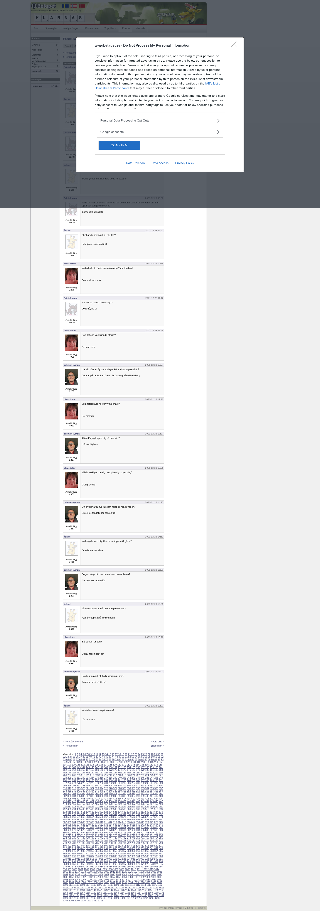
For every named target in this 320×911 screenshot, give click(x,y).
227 (161, 775)
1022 (106, 871)
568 (111, 817)
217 (115, 775)
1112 (132, 885)
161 (161, 767)
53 (132, 757)
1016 (71, 871)
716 (83, 835)
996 (156, 866)
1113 (138, 885)
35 (74, 757)
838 (138, 848)
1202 (133, 898)
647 (69, 827)
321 (88, 788)
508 (138, 809)
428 (74, 801)
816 (138, 845)
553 (143, 814)
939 (97, 861)
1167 (138, 892)
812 (119, 845)
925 (133, 858)
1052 (83, 877)
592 (120, 819)
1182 (122, 895)
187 (79, 772)
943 (115, 861)
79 (116, 759)
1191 (71, 898)
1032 (65, 874)
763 (97, 840)
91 (155, 759)
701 (115, 832)
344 (92, 790)
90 (152, 759)
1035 (83, 874)
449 (69, 804)
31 (162, 754)
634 (111, 824)
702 (120, 832)
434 (101, 801)
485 (133, 806)
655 (106, 827)
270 (156, 780)
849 (88, 851)
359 (161, 790)
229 (69, 777)
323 (97, 788)
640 (138, 824)
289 (143, 783)
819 (151, 845)
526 (120, 811)
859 (133, 851)
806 (92, 845)
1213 (100, 900)
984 (101, 866)
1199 (116, 898)
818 (147, 845)
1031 (159, 871)
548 (120, 814)
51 (126, 757)
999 (69, 869)
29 (155, 754)
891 (79, 856)
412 (101, 798)
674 (92, 830)
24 (139, 754)
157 (143, 767)
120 (74, 764)
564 (92, 817)
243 (133, 777)
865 (161, 851)
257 (97, 780)
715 (79, 835)
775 (152, 840)
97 (74, 762)
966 (120, 864)
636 (120, 824)
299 (88, 785)
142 (74, 767)
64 (67, 759)
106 (112, 762)
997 (161, 866)
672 (83, 830)
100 (84, 762)
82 (126, 759)
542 (92, 814)
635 (115, 824)
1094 (130, 882)
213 (97, 775)
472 (74, 806)
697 (97, 832)
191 (97, 772)
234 (92, 777)
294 (65, 785)
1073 (106, 879)
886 (156, 853)
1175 (82, 895)
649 (79, 827)
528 (129, 811)
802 (74, 845)
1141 (93, 890)
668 (65, 830)
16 (113, 754)
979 (79, 866)
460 (120, 804)
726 (129, 835)
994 (147, 866)
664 (147, 827)
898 (111, 856)
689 (161, 830)
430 (83, 801)
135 (142, 764)
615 (124, 822)
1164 (122, 892)
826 (83, 848)
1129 (127, 887)
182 (156, 770)
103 (98, 762)
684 (138, 830)
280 (101, 783)
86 (139, 759)
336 (156, 788)
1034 (77, 874)
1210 (83, 900)
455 (97, 804)
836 (129, 848)
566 (101, 817)
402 (156, 796)
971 (143, 864)
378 (147, 793)
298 (83, 785)
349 (115, 790)
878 (120, 853)
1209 (77, 900)
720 (101, 835)
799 (161, 843)
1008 (121, 869)
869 (79, 853)
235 (97, 777)
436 (111, 801)
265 (133, 780)
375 (133, 793)
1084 (71, 882)
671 (79, 830)
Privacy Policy (184, 163)
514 (65, 811)
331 (133, 788)
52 (129, 757)
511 (151, 809)
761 (88, 840)
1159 (93, 892)
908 (156, 856)
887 (161, 853)
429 (79, 801)
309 (133, 785)
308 (129, 785)
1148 (133, 890)
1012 (145, 869)
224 (147, 775)
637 (124, 824)
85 (136, 759)
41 (93, 757)
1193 (82, 898)
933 (69, 861)
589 (106, 819)
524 (111, 811)
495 (79, 809)
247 (152, 777)
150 (111, 767)
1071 (95, 879)
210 (83, 775)
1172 (65, 895)
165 (79, 770)
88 (146, 759)
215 (106, 775)
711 (161, 832)
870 (83, 853)
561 (79, 817)
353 (133, 790)
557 (161, 814)
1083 (65, 882)
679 (115, 830)
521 (97, 811)
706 (138, 832)
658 (120, 827)
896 (101, 856)
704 (129, 832)
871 (88, 853)
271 (161, 780)
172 (111, 770)
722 (111, 835)
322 (92, 788)
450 (74, 804)
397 (133, 796)
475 (88, 806)
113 (143, 762)
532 (147, 811)
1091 (112, 882)
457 (106, 804)
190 (92, 772)
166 (83, 770)
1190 (65, 898)
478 (101, 806)
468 (156, 804)
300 (92, 785)
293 (161, 783)
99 (80, 762)
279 (97, 783)
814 (129, 845)
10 (93, 754)
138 (156, 764)
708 (147, 832)
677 (106, 830)
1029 (147, 871)
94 (64, 762)
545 (106, 814)
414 (110, 798)
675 (97, 830)
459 (115, 804)
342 (83, 790)
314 (156, 785)
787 (106, 843)
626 (74, 824)
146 (92, 767)
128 (110, 764)
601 (161, 819)
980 (83, 866)
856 (120, 851)
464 (138, 804)
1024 (118, 871)
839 (143, 848)
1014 (156, 869)
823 (69, 848)
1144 (110, 890)
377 (143, 793)
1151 (150, 890)
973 (152, 864)
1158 (88, 892)
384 (74, 796)
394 (120, 796)
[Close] (235, 46)
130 (119, 764)
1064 (153, 877)
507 (133, 809)
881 (133, 853)
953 (161, 861)
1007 (115, 869)
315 (161, 785)
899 (115, 856)
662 (138, 827)
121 (78, 764)
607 (88, 822)
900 (120, 856)
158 (147, 767)
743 (106, 838)
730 (147, 835)
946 (129, 861)
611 (106, 822)
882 (138, 853)
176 (129, 770)
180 (147, 770)
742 (101, 838)
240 (120, 777)
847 (79, 851)
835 (124, 848)
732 (156, 835)
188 (83, 772)
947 (133, 861)
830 (101, 848)
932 (65, 861)
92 (159, 759)
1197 (105, 898)
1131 (138, 887)
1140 (88, 890)
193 (106, 772)
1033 (71, 874)
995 (152, 866)
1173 (71, 895)
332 (138, 788)
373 (124, 793)
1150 (144, 890)
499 (97, 809)
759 (79, 840)
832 (111, 848)
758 (74, 840)
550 (129, 814)
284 (120, 783)
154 (129, 767)
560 (74, 817)
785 (97, 843)
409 (88, 798)
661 (133, 827)
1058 (118, 877)
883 (143, 853)
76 (106, 759)
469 (161, 804)
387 (88, 796)
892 (83, 856)
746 (120, 838)
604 (74, 822)
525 (115, 811)
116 (156, 762)
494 (74, 809)
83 (129, 759)
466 (147, 804)
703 (124, 832)
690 (65, 832)
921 (115, 858)
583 (79, 819)
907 (152, 856)
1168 (144, 892)
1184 (133, 895)
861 (143, 851)
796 (147, 843)
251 (69, 780)
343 (88, 790)
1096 (142, 882)
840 (147, 848)
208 (74, 775)
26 (145, 754)
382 (65, 796)
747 (124, 838)
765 (106, 840)
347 (106, 790)
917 (97, 858)
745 (115, 838)
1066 (65, 879)
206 (65, 775)
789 (115, 843)
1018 (83, 871)
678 (111, 830)
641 (143, 824)
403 (161, 796)
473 (79, 806)
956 (74, 864)
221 (133, 775)
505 (124, 809)
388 (92, 796)
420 (138, 798)
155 (133, 767)
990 (129, 866)
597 (143, 819)
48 (116, 757)
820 (156, 845)
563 (88, 817)
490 (156, 806)
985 (106, 866)
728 (138, 835)
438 (120, 801)
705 (133, 832)
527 (124, 811)
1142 (99, 890)
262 (120, 780)
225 (151, 775)
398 (138, 796)
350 (120, 790)
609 (97, 822)
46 (110, 757)
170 (101, 770)
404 (65, 798)
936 (83, 861)
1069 (83, 879)
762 (92, 840)
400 (147, 796)
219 (124, 775)
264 (129, 780)
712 (65, 835)
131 (124, 764)
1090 (106, 882)
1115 (149, 885)
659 (124, 827)
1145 (116, 890)
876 (111, 853)
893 (88, 856)
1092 (118, 882)
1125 (104, 887)
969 (133, 864)
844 (65, 851)
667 (161, 827)
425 (161, 798)
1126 (110, 887)
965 (115, 864)
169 (97, 770)
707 (143, 832)
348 (111, 790)
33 (67, 757)
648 (74, 827)
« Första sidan (70, 745)
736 (74, 838)
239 (115, 777)
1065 (159, 877)
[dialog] (160, 104)
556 (156, 814)
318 (74, 788)
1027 (136, 871)
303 (106, 785)
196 (120, 772)
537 (69, 814)
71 (90, 759)
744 (111, 838)
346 (101, 790)
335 (152, 788)
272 (65, 783)
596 (138, 819)
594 (129, 819)
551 (133, 814)
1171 (161, 892)
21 (129, 754)
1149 (138, 890)
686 (147, 830)
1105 (93, 885)
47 (113, 757)
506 (129, 809)
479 (106, 806)
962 (101, 864)
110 (130, 762)
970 (138, 864)
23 (136, 754)
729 (143, 835)
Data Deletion (135, 163)
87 (142, 759)
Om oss (189, 907)
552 (138, 814)
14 (106, 754)
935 (79, 861)
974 (156, 864)
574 (138, 817)
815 (133, 845)
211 (87, 775)
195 (115, 772)
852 (101, 851)
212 (92, 775)
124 (92, 764)
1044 (136, 874)
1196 (99, 898)
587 (97, 819)
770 (129, 840)
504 (120, 809)
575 (143, 817)
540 (83, 814)
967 (124, 864)
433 (97, 801)
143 (79, 767)
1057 (112, 877)
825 (79, 848)
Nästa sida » (157, 741)
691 (69, 832)
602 (65, 822)
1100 (65, 885)
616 (129, 822)
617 (133, 822)
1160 (99, 892)
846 (74, 851)
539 (79, 814)
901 (124, 856)
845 (69, 851)
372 (120, 793)
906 (147, 856)
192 (101, 772)
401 (152, 796)
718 (92, 835)
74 (100, 759)
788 (111, 843)
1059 (124, 877)
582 (74, 819)
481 (115, 806)
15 (109, 754)
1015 (65, 871)
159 (152, 767)
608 (92, 822)
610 (101, 822)
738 (83, 838)
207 (69, 775)
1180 (110, 895)
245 (143, 777)
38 (84, 757)
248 (156, 777)
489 (152, 806)
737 (79, 838)
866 (65, 853)
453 (88, 804)
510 (147, 809)
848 (83, 851)
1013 (150, 869)
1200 (122, 898)
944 (120, 861)
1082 (159, 879)
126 (101, 764)
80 (119, 759)
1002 (86, 869)
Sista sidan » (157, 745)
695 (88, 832)
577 (152, 817)
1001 (80, 869)
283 (115, 783)
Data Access (160, 163)
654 (101, 827)
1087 (89, 882)
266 (138, 780)
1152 (155, 890)
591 (115, 819)
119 (69, 764)
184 (65, 772)
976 (65, 866)
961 (97, 864)
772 (138, 840)
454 (92, 804)
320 (83, 788)
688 (156, 830)
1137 (71, 890)
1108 (110, 885)
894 (92, 856)
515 (69, 811)
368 (101, 793)
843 (161, 848)
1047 (153, 874)
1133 (149, 887)
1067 (71, 879)
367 (97, 793)
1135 (161, 887)
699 (106, 832)
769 (124, 840)
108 (121, 762)
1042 (124, 874)
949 (143, 861)
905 (143, 856)
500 (101, 809)
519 (88, 811)
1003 (92, 869)
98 (77, 762)
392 (111, 796)
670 (74, 830)
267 (143, 780)
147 (97, 767)
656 (111, 827)
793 (133, 843)
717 (88, 835)
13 (103, 754)
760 (83, 840)
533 (152, 811)
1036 (89, 874)
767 (115, 840)
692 (74, 832)
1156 (76, 892)
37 (80, 757)
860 (138, 851)
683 (133, 830)
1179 (105, 895)
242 (129, 777)
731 (152, 835)
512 (156, 809)
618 (138, 822)
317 (69, 788)
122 (83, 764)
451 (79, 804)
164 (74, 770)
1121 (81, 887)
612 (110, 822)
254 (83, 780)
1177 (93, 895)
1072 (100, 879)
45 (106, 757)
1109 (116, 885)
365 (88, 793)
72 (93, 759)
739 (88, 838)
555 (152, 814)
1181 (116, 895)
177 (133, 770)
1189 (161, 895)
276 (83, 783)
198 (129, 772)
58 (149, 757)
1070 (89, 879)
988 (120, 866)
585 (88, 819)
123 (87, 764)
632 (101, 824)
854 (111, 851)
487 (143, 806)
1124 (98, 887)
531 (143, 811)
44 (103, 757)
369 (106, 793)
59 (152, 757)
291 (152, 783)
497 (88, 809)
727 (133, 835)
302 (101, 785)
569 (115, 817)
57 (146, 757)
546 (111, 814)
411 (97, 798)
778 (65, 843)
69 (84, 759)
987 (115, 866)
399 (143, 796)
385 (79, 796)
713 (69, 835)
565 (97, 817)
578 (156, 817)
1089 (100, 882)
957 (79, 864)
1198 (110, 898)
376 (138, 793)
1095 (136, 882)
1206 (157, 898)
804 (83, 845)
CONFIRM (119, 145)
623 (161, 822)
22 (132, 754)
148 (101, 767)
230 (74, 777)
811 (115, 845)
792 (129, 843)
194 (111, 772)
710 (156, 832)
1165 (127, 892)
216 (110, 775)
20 (126, 754)
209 (79, 775)
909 (161, 856)
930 (156, 858)
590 (111, 819)
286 (129, 783)
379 (152, 793)
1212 (94, 900)
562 (83, 817)
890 (74, 856)
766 (111, 840)
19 (122, 754)
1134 (155, 887)
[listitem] (160, 120)
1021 (100, 871)
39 (87, 757)
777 (161, 840)
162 (65, 770)
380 (156, 793)
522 (101, 811)
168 (92, 770)
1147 (127, 890)
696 (92, 832)
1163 (116, 892)
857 (124, 851)
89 (149, 759)
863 (152, 851)
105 (107, 762)
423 (151, 798)
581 (69, 819)
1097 (147, 882)
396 (129, 796)
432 (92, 801)
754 (156, 838)
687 (152, 830)
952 (156, 861)
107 (116, 762)
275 (79, 783)
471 (69, 806)
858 (129, 851)
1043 (130, 874)
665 (152, 827)
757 (69, 840)
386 (83, 796)
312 (147, 785)
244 (138, 777)
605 (79, 822)
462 (129, 804)
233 (88, 777)
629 (88, 824)
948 (138, 861)
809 (106, 845)
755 (161, 838)
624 (65, 824)
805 (88, 845)
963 (106, 864)
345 (97, 790)
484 (129, 806)
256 (92, 780)
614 (119, 822)
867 (69, 853)
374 (129, 793)
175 (124, 770)
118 (65, 764)
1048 (159, 874)
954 (65, 864)
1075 (118, 879)
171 (106, 770)
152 (120, 767)
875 (106, 853)
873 (97, 853)
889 (69, 856)
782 (83, 843)
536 (65, 814)
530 (138, 811)
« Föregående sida (73, 741)
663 (143, 827)
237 (106, 777)
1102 (76, 885)
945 (124, 861)
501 (106, 809)
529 (133, 811)
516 (74, 811)
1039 (106, 874)
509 (143, 809)
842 (156, 848)
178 (138, 770)
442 (138, 801)
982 (92, 866)
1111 (127, 885)
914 (83, 858)
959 (88, 864)
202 (147, 772)
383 (69, 796)
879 (124, 853)
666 (156, 827)
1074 (112, 879)
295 (69, 785)
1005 (104, 869)
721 (106, 835)
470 (65, 806)
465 (143, 804)
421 (142, 798)
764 (101, 840)
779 (69, 843)
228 (65, 777)
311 (142, 785)
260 (111, 780)
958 (83, 864)
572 (129, 817)
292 (156, 783)
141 (69, 767)
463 (133, 804)
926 (138, 858)
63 (64, 759)
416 (119, 798)
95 (67, 762)
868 (74, 853)
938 (92, 861)
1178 (99, 895)
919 (106, 858)
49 (119, 757)
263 (124, 780)
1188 (155, 895)
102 (94, 762)
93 (162, 759)
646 (65, 827)
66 (74, 759)
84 (132, 759)
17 (116, 754)
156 (138, 767)
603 (69, 822)
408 (83, 798)
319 (79, 788)
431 (88, 801)
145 (88, 767)
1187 (150, 895)
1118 (65, 887)
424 (156, 798)
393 (115, 796)
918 (101, 858)
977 (69, 866)
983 (97, 866)
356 (147, 790)
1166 (133, 892)
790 (120, 843)
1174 (76, 895)
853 (106, 851)
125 (96, 764)
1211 (88, 900)
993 (143, 866)
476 (92, 806)
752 (147, 838)
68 (80, 759)
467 (152, 804)
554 (147, 814)
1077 (130, 879)
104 (103, 762)
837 (133, 848)
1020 (95, 871)
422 (147, 798)
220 (129, 775)
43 (100, 757)
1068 (77, 879)
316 (65, 788)
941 (106, 861)
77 (110, 759)
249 (161, 777)
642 (147, 824)
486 (138, 806)
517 (79, 811)
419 (133, 798)
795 (143, 843)
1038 (100, 874)
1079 (142, 879)
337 (161, 788)
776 (156, 840)
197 (124, 772)
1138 (76, 890)
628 (83, 824)
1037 (95, 874)
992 (138, 866)
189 (88, 772)
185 (69, 772)
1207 (65, 900)
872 (92, 853)
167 (88, 770)
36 (77, 757)
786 (101, 843)
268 (147, 780)
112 (138, 762)
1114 (143, 885)
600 (156, 819)
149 (106, 767)
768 (120, 840)
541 (88, 814)
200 (138, 772)
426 (65, 801)
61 (159, 757)
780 (74, 843)
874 (101, 853)
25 (142, 754)
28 (152, 754)
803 (79, 845)
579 (161, 817)
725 (124, 835)
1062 (142, 877)
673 (88, 830)
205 (161, 772)
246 (147, 777)
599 (152, 819)
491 (161, 806)
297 (79, 785)
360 (65, 793)
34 (70, 757)
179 (143, 770)
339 (69, 790)
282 (111, 783)
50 (123, 757)
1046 (147, 874)
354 (138, 790)
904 (138, 856)
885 (152, 853)
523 (106, 811)
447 (161, 801)
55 (139, 757)
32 (64, 757)
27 (149, 754)
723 (115, 835)
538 (74, 814)
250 (65, 780)
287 (133, 783)
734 (65, 838)
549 (124, 814)
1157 (82, 892)
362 (74, 793)
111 (134, 762)
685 (143, 830)
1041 (118, 874)
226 (156, 775)
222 (138, 775)
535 (161, 811)
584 (83, 819)
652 (92, 827)
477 (97, 806)
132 (128, 764)
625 (69, 824)
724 (120, 835)
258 (101, 780)
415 (115, 798)
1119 (70, 887)
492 (65, 809)
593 (124, 819)
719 (97, 835)
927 (142, 858)
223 (142, 775)
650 (83, 827)
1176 (88, 895)
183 (161, 770)
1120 (76, 887)
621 (151, 822)
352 (129, 790)
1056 (106, 877)
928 (147, 858)
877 (115, 853)
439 (124, 801)
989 (124, 866)
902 (129, 856)
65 (70, 759)
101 (89, 762)
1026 (130, 871)
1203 (139, 898)
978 (74, 866)
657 (115, 827)
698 (101, 832)
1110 (122, 885)
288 (138, 783)
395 (124, 796)
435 (106, 801)
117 (160, 762)
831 (106, 848)
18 (119, 754)
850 (92, 851)
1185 (138, 895)
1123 (93, 887)
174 (120, 770)
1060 (130, 877)
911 (69, 858)
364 (83, 793)
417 (124, 798)
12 (100, 754)
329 (124, 788)
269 (152, 780)
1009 (127, 869)
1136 (65, 890)
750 (138, 838)
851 (97, 851)
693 (79, 832)
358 (156, 790)
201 (143, 772)
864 (156, 851)
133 (133, 764)
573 (133, 817)
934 (74, 861)
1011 (139, 869)
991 (133, 866)
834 (120, 848)
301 (97, 785)
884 (147, 853)
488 (147, 806)
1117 (159, 885)
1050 (71, 877)
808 (101, 845)
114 (147, 762)
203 (152, 772)
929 (151, 858)
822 (65, 848)
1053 (89, 877)
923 (124, 858)
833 (115, 848)
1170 (155, 892)
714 (74, 835)
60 (155, 757)
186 (74, 772)
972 (147, 864)
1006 (110, 869)
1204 (145, 898)
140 (65, 767)
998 (65, 869)
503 (115, 809)
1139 (82, 890)
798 (156, 843)
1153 (161, 890)
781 (79, 843)
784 (92, 843)
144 (83, 767)
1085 (77, 882)
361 (69, 793)
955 (69, 864)
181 (152, 770)
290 (147, 783)
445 (152, 801)
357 (152, 790)
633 (106, 824)
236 (101, 777)
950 (147, 861)
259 (106, 780)
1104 (88, 885)
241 (124, 777)
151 (115, 767)
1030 (153, 871)
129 (115, 764)
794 (138, 843)
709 (152, 832)
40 (90, 757)
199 (133, 772)
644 (156, 824)
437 (115, 801)
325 (106, 788)
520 (92, 811)
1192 (76, 898)
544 (101, 814)
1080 (147, 879)
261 (115, 780)
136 (147, 764)
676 (101, 830)
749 (133, 838)
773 (143, 840)
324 (101, 788)
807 (97, 845)
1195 (93, 898)
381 (161, 793)
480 (111, 806)
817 (142, 845)
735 (69, 838)
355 (143, 790)
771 (133, 840)
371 (115, 793)
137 (151, 764)
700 (111, 832)
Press (179, 907)
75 (103, 759)
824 (74, 848)
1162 (110, 892)
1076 (124, 879)
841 (152, 848)
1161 (105, 892)
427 (69, 801)
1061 (136, 877)
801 (69, 845)
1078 (136, 879)
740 (92, 838)
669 (69, 830)
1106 (99, 885)
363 (79, 793)
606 (83, 822)
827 (88, 848)
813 (124, 845)
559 (69, 817)
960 (92, 864)
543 (97, 814)
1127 (115, 887)
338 (65, 790)
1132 (144, 887)
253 (79, 780)
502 (111, 809)
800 (65, 845)
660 (129, 827)
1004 (98, 869)
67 (77, 759)
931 (161, 858)
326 (111, 788)
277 (88, 783)
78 (113, 759)
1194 (88, 898)
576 (147, 817)
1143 (105, 890)
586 (92, 819)
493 (69, 809)
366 (92, 793)
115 (151, 762)
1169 (150, 892)
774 (147, 840)
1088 (95, 882)
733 (161, 835)
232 (83, 777)
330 (129, 788)
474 (83, 806)
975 (161, 864)
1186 (144, 895)
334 (147, 788)
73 (97, 759)
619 (142, 822)
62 (162, 757)
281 (106, 783)
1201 (128, 898)
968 (129, 864)
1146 (122, 890)
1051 (77, 877)
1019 (89, 871)
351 (124, 790)
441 (133, 801)
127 (106, 764)
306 (120, 785)
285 (124, 783)
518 (83, 811)
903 (133, 856)
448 (65, 804)
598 (147, 819)
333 (143, 788)
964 (111, 864)
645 (161, 824)
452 (83, 804)
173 (115, 770)
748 (129, 838)
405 (69, 798)
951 (152, 861)
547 (115, 814)
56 (142, 757)
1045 (142, 874)
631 (97, 824)
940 (101, 861)
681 (124, 830)
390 (101, 796)
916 (92, 858)
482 (120, 806)
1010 (133, 869)
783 (88, 843)
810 (111, 845)
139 (160, 764)
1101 (71, 885)
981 (88, 866)
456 (101, 804)
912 (74, 858)
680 (120, 830)
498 (92, 809)
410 (92, 798)
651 (88, 827)
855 (115, 851)
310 (138, 785)
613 (115, 822)
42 (97, 757)
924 (129, 858)
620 (147, 822)
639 (133, 824)
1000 (74, 869)
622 (156, 822)
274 (74, 783)
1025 (124, 871)
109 (126, 762)
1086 (83, 882)
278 (92, 783)
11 (97, 754)
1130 (132, 887)
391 (106, 796)
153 (124, 767)
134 (138, 764)
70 (87, 759)
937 (88, 861)
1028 (142, 871)
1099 (159, 882)
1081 (153, 879)
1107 (105, 885)
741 (97, 838)
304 (111, 785)
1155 (71, 892)
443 (143, 801)
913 (78, 858)
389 (97, 796)
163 (69, 770)
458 (111, 804)
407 (79, 798)
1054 (95, 877)
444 (147, 801)
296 (74, 785)
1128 (121, 887)
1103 (82, 885)
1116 (154, 885)
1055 (100, 877)
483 (124, 806)
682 (129, 830)
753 (152, 838)
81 (123, 759)
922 (119, 858)
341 (79, 790)
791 (124, 843)
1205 (151, 898)
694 (83, 832)
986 (111, 866)
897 (106, 856)
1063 (147, 877)
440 (129, 801)
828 (92, 848)
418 (129, 798)
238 (111, 777)
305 (115, 785)
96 (70, 762)
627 (79, 824)
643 (152, 824)
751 (143, 838)
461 (124, 804)
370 (111, 793)
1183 (127, 895)
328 (120, 788)
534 (156, 811)
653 (97, 827)
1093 (124, 882)
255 (88, 780)
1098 (153, 882)
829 (97, 848)
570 (120, 817)
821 (161, 845)
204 (156, 772)
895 (97, 856)
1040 (112, 874)
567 (106, 817)
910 (65, 858)
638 (129, 824)
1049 (65, 877)
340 (74, 790)
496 (83, 809)
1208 (71, 900)
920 (110, 858)
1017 (77, 871)
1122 (87, 887)
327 (115, 788)
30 (158, 754)
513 (161, 809)
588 (101, 819)
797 (152, 843)
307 (124, 785)
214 (101, 775)
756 (65, 840)
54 (136, 757)
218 (119, 775)
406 (74, 798)
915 (87, 858)
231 (79, 777)
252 (74, 780)
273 (69, 783)
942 (111, 861)
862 (147, 851)
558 (65, 817)
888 (65, 856)
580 (65, 819)
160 (156, 767)
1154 (65, 892)
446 (156, 801)
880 (129, 853)
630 (92, 824)
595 (133, 819)
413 (106, 798)
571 (124, 817)
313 (151, 785)
